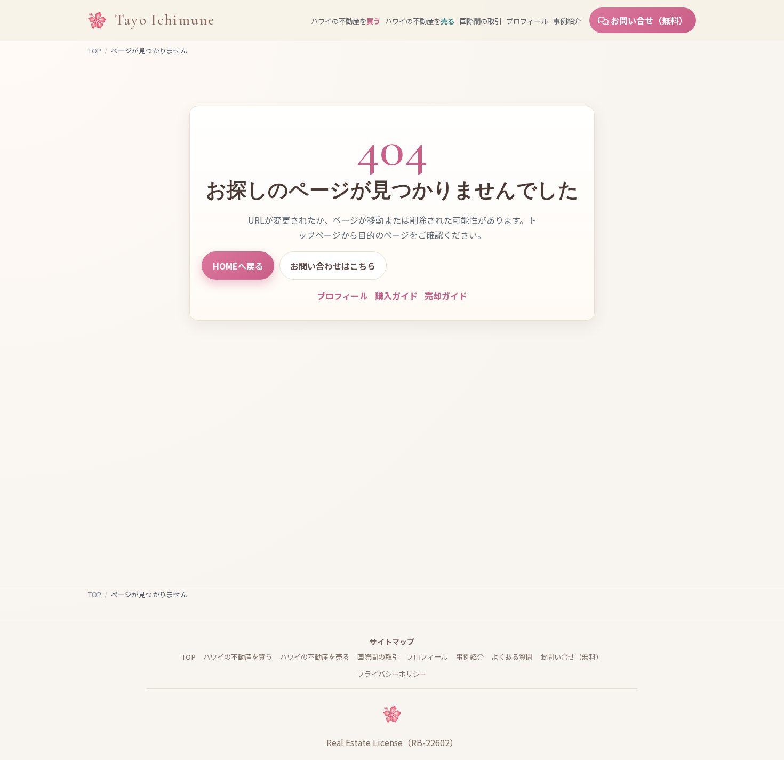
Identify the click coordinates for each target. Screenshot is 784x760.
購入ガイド (396, 295)
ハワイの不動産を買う (238, 657)
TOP (94, 50)
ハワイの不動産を (345, 20)
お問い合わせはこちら (332, 265)
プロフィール (527, 20)
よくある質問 (512, 657)
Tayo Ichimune (165, 20)
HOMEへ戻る (238, 265)
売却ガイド (446, 295)
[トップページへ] (97, 20)
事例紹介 (567, 20)
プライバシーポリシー (392, 674)
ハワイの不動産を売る (314, 657)
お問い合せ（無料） (648, 20)
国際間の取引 (480, 20)
